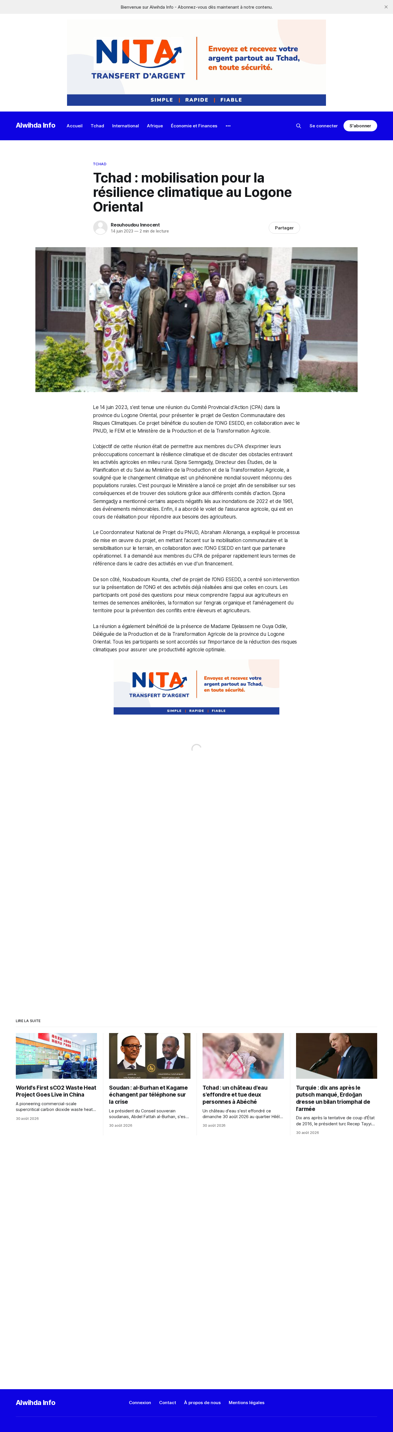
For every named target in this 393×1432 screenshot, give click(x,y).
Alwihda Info (36, 125)
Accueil (75, 125)
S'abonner (360, 125)
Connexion (140, 1402)
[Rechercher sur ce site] (298, 125)
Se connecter (324, 125)
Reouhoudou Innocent (135, 225)
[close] (386, 6)
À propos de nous (202, 1402)
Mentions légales (246, 1402)
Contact (167, 1402)
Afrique (155, 125)
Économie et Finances (194, 125)
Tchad (97, 125)
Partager (284, 228)
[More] (228, 125)
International (125, 125)
